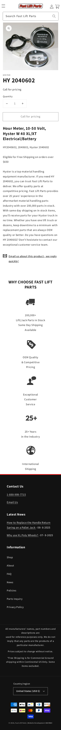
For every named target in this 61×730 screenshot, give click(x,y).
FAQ (9, 573)
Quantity (8, 96)
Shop (10, 557)
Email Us (12, 502)
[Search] (54, 16)
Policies (11, 590)
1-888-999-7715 (16, 494)
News (10, 582)
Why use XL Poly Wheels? (23, 535)
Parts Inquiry (15, 598)
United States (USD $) (28, 691)
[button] (3, 6)
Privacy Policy (15, 607)
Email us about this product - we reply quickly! (33, 258)
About (10, 565)
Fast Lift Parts (20, 723)
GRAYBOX (48, 723)
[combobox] (30, 16)
